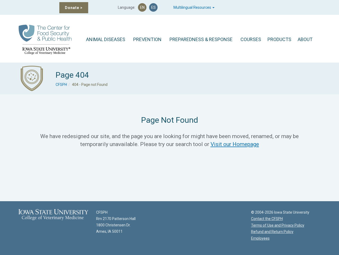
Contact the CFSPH (267, 219)
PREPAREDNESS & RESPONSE (201, 39)
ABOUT (305, 39)
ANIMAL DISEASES (105, 39)
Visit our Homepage (235, 144)
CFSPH (61, 84)
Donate (74, 8)
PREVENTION (147, 39)
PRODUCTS (279, 39)
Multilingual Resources (192, 7)
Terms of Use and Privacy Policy (277, 225)
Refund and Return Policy (272, 232)
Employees (260, 238)
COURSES (250, 39)
